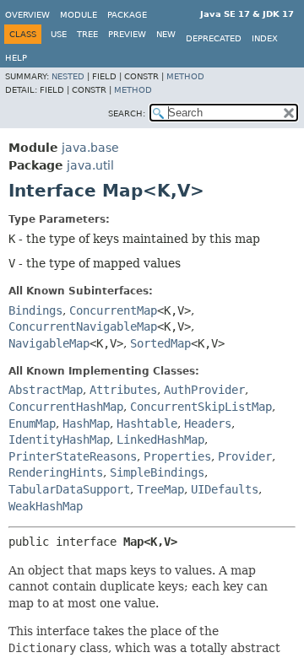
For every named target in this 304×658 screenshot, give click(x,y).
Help (16, 57)
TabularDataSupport (69, 489)
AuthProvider (204, 389)
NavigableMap (49, 343)
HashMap (86, 423)
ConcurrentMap (113, 310)
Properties (177, 456)
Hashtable (147, 423)
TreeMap (160, 489)
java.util (90, 165)
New (166, 34)
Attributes (123, 389)
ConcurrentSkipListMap (201, 406)
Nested (68, 76)
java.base (90, 147)
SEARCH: (126, 113)
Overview (27, 14)
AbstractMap (45, 389)
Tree (87, 34)
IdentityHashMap (59, 439)
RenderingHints (55, 472)
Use (59, 34)
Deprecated (214, 38)
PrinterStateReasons (72, 456)
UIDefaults (224, 489)
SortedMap (160, 343)
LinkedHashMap (160, 439)
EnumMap (32, 423)
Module (78, 14)
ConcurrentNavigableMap (82, 326)
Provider (245, 456)
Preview (127, 34)
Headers (207, 423)
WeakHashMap (45, 506)
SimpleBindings (157, 472)
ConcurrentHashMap (65, 406)
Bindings (35, 310)
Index (265, 38)
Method (185, 76)
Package (127, 14)
